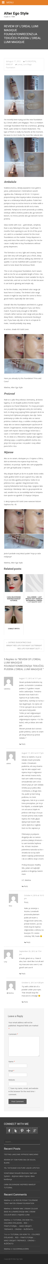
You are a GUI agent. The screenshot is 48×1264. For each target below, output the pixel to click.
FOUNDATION (30, 61)
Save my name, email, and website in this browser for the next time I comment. (23, 1091)
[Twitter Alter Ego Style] (16, 1130)
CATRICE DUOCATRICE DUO (18, 642)
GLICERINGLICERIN (21, 1249)
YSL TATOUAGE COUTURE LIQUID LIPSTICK (22, 1168)
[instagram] (39, 8)
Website (11, 1080)
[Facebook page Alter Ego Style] (9, 1130)
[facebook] (35, 8)
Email (11, 1071)
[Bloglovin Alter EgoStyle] (28, 1130)
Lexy (5, 962)
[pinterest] (42, 8)
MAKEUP (9, 64)
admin (8, 763)
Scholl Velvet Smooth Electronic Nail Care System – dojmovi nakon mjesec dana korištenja (20, 1176)
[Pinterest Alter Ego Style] (22, 1130)
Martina (11, 993)
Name (11, 1061)
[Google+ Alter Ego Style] (35, 1130)
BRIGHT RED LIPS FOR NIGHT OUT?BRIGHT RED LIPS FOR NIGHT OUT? (24, 647)
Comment (13, 1034)
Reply (23, 744)
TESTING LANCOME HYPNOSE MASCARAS (21, 1154)
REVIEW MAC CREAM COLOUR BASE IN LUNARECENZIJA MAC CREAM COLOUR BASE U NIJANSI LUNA (21, 1211)
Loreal (19, 64)
